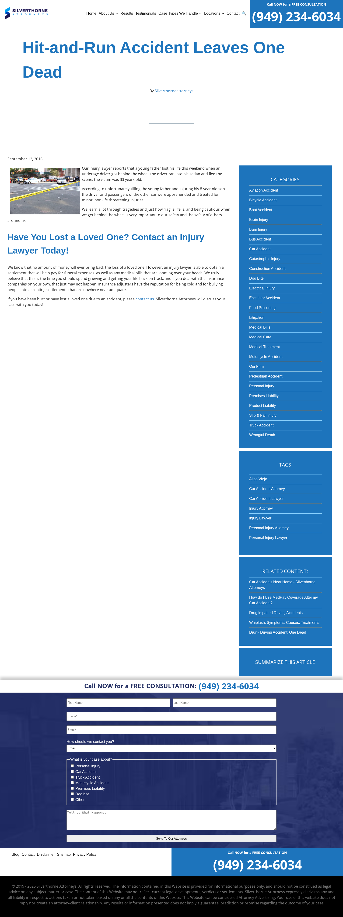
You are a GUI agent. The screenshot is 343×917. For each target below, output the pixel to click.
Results (126, 13)
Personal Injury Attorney (269, 528)
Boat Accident (260, 210)
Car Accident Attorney (267, 489)
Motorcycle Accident (265, 357)
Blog (15, 854)
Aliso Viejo (258, 479)
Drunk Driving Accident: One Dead (277, 632)
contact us (145, 299)
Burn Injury (258, 229)
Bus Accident (260, 239)
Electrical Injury (262, 288)
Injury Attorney (261, 508)
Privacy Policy (85, 854)
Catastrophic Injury (264, 259)
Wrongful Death (262, 435)
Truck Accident (261, 425)
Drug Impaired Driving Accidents (276, 613)
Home (91, 13)
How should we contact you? (90, 742)
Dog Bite (256, 278)
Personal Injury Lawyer (268, 538)
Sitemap (64, 854)
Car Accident (259, 249)
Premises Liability (264, 396)
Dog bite (82, 794)
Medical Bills (259, 327)
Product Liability (262, 406)
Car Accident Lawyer (266, 499)
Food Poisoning (262, 308)
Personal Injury (261, 386)
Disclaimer (46, 854)
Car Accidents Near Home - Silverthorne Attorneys (282, 585)
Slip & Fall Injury (262, 415)
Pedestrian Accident (265, 376)
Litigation (256, 317)
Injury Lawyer (260, 518)
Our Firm (256, 366)
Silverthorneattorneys (173, 90)
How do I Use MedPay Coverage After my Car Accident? (283, 600)
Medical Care (260, 337)
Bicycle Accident (262, 200)
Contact (233, 13)
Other (79, 800)
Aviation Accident (263, 190)
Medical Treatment (264, 347)
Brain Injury (258, 220)
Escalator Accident (264, 298)
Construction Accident (267, 269)
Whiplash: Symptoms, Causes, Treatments (284, 623)
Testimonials (145, 13)
